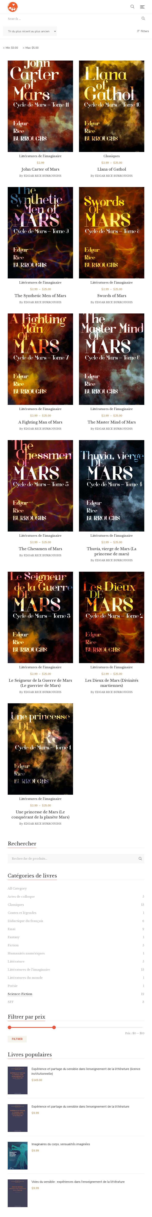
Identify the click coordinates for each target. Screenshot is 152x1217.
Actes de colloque (21, 896)
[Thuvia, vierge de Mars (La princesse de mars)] (111, 486)
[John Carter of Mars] (40, 106)
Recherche (140, 858)
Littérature (16, 961)
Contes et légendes (22, 913)
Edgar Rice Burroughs (42, 176)
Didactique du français (25, 921)
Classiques (112, 156)
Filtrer (17, 1039)
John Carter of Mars (40, 169)
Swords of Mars (111, 296)
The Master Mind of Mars (112, 422)
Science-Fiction (20, 994)
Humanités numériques (26, 953)
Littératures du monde (25, 978)
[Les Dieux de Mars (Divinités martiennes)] (111, 617)
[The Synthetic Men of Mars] (40, 232)
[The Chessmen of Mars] (40, 486)
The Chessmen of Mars (40, 549)
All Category (17, 888)
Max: (32, 48)
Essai (11, 929)
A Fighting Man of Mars (40, 422)
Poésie (13, 986)
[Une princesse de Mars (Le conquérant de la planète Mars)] (40, 749)
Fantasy (14, 937)
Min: (12, 48)
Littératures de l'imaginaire (40, 156)
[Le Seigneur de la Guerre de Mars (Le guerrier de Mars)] (40, 617)
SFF (11, 1002)
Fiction (13, 945)
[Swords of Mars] (111, 232)
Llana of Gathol (111, 169)
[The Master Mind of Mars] (111, 359)
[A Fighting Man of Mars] (40, 359)
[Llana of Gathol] (111, 106)
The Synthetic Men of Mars (40, 296)
